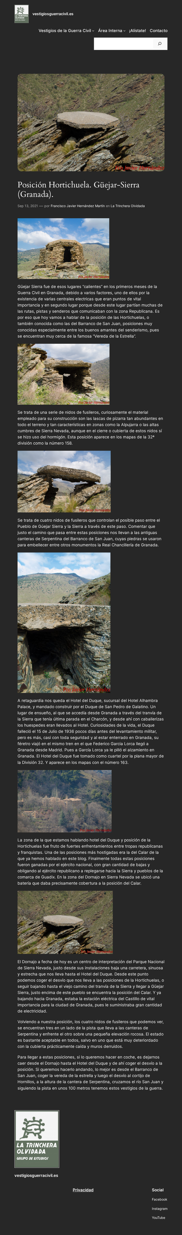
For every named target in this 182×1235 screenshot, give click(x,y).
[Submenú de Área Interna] (124, 30)
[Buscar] (159, 44)
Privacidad (83, 1190)
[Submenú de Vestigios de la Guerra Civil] (93, 30)
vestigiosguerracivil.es (52, 13)
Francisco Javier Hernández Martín (78, 206)
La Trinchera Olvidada (128, 206)
